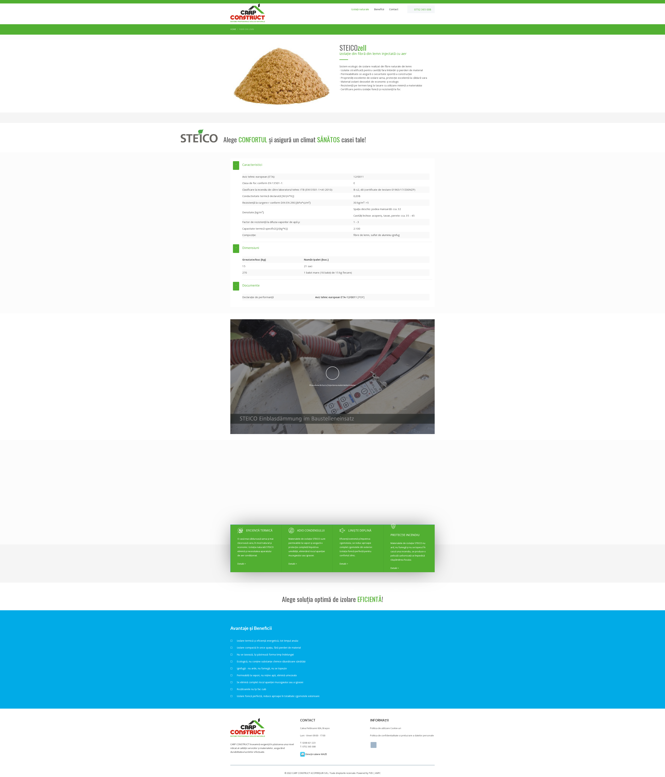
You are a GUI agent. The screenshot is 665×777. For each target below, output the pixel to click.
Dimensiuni (250, 248)
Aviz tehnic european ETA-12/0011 (336, 297)
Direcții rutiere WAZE (316, 754)
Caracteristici (252, 165)
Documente (251, 285)
